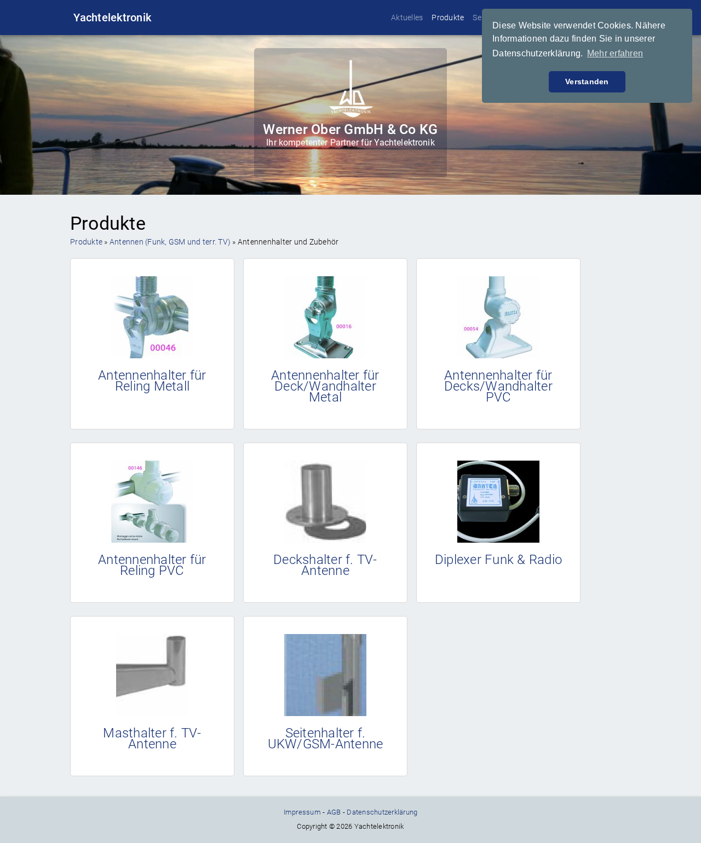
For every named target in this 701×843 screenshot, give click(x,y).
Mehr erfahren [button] (615, 53)
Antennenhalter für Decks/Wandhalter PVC (498, 386)
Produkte (448, 17)
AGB (334, 812)
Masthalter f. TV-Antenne (152, 738)
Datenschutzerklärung (382, 812)
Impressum (302, 812)
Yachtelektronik (112, 17)
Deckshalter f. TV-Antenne (325, 565)
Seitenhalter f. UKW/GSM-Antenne (325, 738)
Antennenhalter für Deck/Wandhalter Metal (325, 386)
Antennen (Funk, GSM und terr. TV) (170, 241)
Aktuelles (407, 17)
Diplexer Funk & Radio (498, 559)
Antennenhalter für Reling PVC (152, 565)
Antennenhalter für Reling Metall (152, 381)
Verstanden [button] (587, 81)
